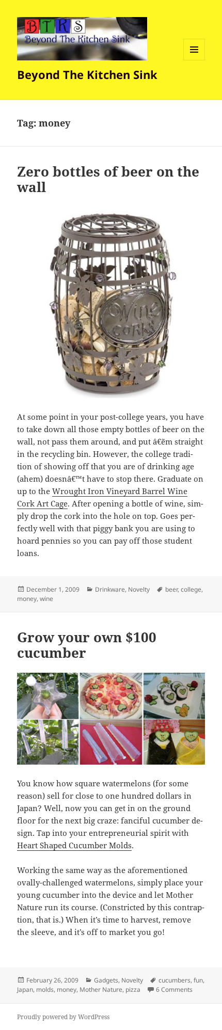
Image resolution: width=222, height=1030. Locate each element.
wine (46, 598)
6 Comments (174, 989)
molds (45, 989)
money (27, 598)
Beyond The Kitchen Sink (87, 74)
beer (171, 589)
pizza (132, 989)
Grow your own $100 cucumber (86, 645)
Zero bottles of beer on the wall (108, 179)
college (191, 589)
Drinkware (110, 589)
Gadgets (106, 980)
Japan (25, 989)
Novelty (139, 589)
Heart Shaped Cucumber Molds (74, 845)
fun (198, 980)
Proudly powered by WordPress (63, 1016)
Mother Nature (101, 989)
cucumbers (174, 980)
